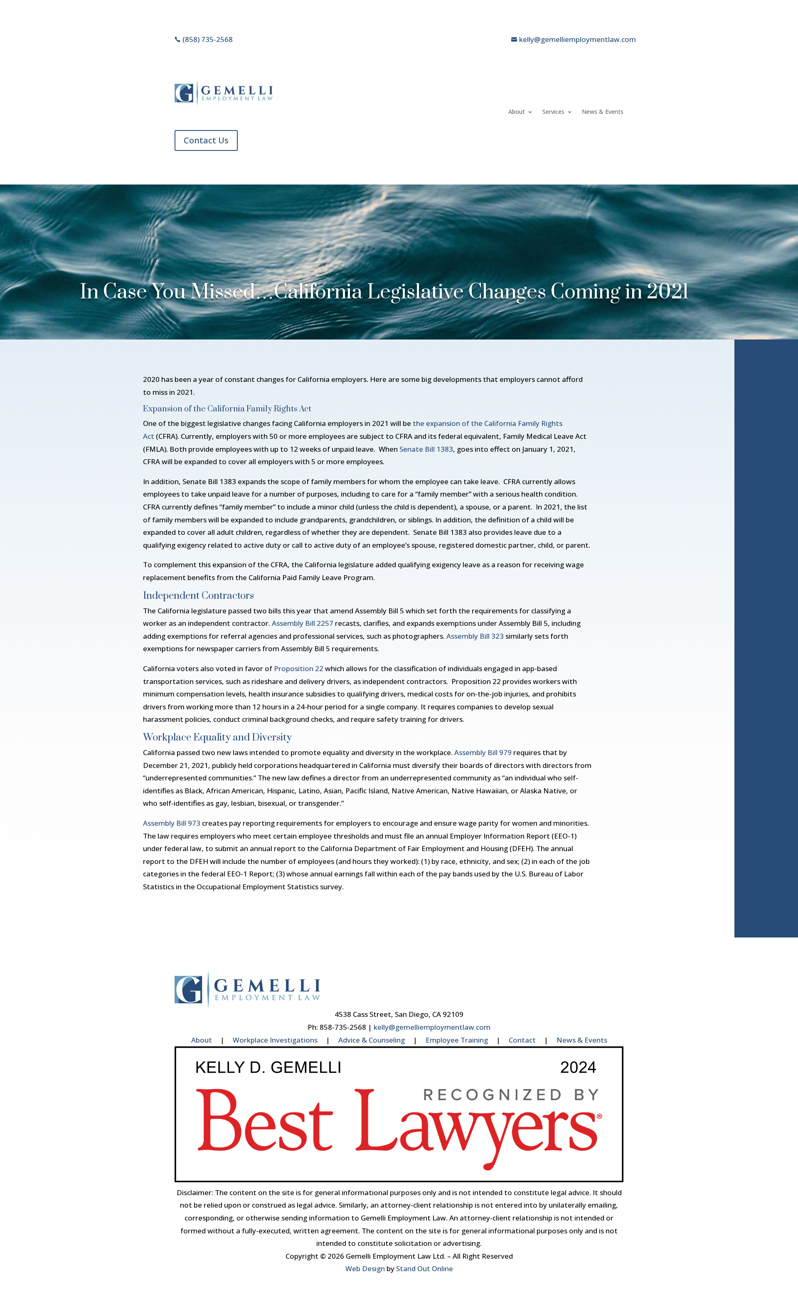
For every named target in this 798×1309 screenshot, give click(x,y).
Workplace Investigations (275, 1040)
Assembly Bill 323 (475, 636)
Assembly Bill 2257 (302, 623)
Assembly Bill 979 (483, 752)
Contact (522, 1040)
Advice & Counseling (371, 1040)
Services (553, 112)
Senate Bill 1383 (426, 449)
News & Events (602, 112)
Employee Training (457, 1040)
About (516, 112)
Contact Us (206, 140)
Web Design (365, 1268)
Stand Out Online (424, 1268)
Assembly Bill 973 (171, 823)
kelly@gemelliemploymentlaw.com (432, 1027)
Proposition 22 (298, 668)
